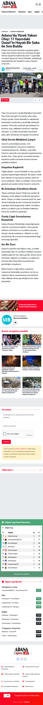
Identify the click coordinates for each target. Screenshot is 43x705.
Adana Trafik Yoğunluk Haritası (31, 675)
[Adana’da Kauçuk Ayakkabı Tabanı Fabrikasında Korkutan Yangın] (11, 361)
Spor (30, 12)
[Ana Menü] (40, 4)
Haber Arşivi (29, 686)
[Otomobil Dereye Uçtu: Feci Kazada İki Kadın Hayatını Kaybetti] (11, 382)
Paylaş (6, 100)
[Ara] (37, 4)
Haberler (4, 31)
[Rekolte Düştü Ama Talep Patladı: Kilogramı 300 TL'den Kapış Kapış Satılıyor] (31, 340)
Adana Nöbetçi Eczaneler (7, 668)
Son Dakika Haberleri (11, 686)
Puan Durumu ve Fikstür (11, 681)
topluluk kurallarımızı (21, 449)
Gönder (6, 442)
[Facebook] (18, 659)
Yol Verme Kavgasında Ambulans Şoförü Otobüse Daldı (10, 348)
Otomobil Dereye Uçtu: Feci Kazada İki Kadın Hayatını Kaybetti (10, 390)
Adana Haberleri (9, 12)
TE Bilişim (27, 702)
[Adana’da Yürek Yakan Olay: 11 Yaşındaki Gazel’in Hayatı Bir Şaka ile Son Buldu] (21, 84)
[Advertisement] (21, 496)
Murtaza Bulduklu (20, 318)
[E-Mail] (15, 322)
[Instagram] (21, 659)
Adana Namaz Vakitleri (11, 674)
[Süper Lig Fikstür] (40, 582)
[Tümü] (40, 470)
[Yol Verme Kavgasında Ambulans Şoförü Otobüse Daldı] (11, 340)
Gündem (21, 12)
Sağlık (36, 12)
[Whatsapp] (25, 659)
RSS (7, 695)
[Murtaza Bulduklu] (7, 320)
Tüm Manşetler (30, 681)
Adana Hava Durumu (32, 666)
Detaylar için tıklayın (21, 574)
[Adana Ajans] (9, 4)
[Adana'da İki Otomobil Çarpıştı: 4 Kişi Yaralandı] (31, 361)
